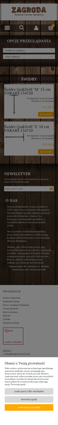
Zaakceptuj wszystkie (29, 407)
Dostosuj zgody (29, 399)
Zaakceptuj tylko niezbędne (29, 391)
